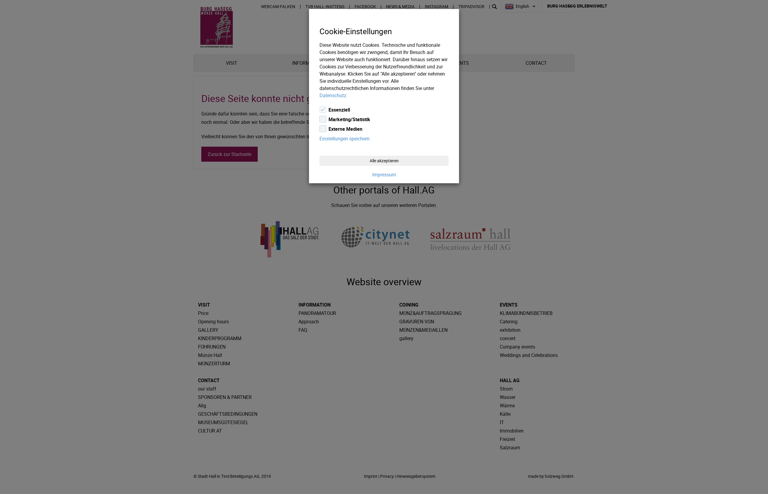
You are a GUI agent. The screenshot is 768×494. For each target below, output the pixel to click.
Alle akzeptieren (384, 160)
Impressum (384, 174)
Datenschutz (333, 95)
